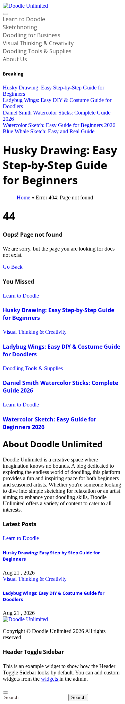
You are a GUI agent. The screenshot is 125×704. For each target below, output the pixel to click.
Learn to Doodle (24, 19)
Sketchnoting (20, 27)
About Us (15, 59)
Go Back (13, 267)
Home (23, 197)
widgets (50, 679)
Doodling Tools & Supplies (37, 51)
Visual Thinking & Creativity (38, 43)
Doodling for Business (31, 35)
